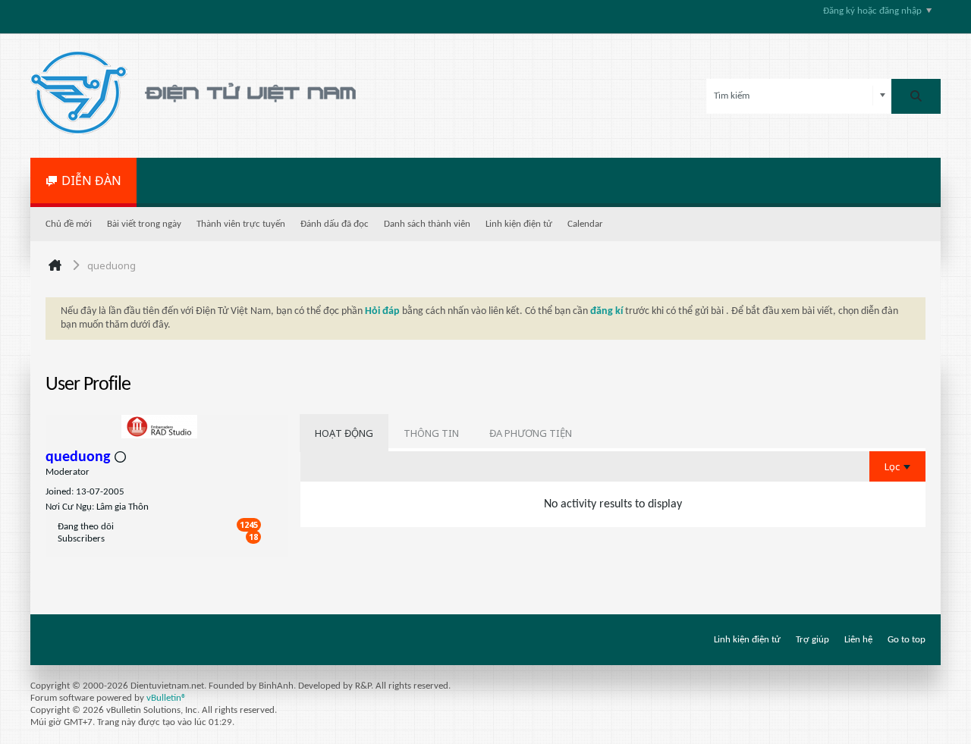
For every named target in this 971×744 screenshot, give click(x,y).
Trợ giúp (812, 640)
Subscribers (81, 539)
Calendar (585, 224)
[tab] (344, 433)
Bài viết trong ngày (144, 224)
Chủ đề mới (69, 224)
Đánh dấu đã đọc (334, 224)
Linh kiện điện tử (519, 224)
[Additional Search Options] (882, 96)
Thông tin (431, 433)
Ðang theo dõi (86, 527)
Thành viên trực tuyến (240, 224)
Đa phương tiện (530, 433)
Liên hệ (858, 640)
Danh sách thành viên (427, 224)
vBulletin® (166, 698)
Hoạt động (344, 433)
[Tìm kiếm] (916, 96)
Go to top (906, 640)
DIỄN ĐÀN (91, 180)
